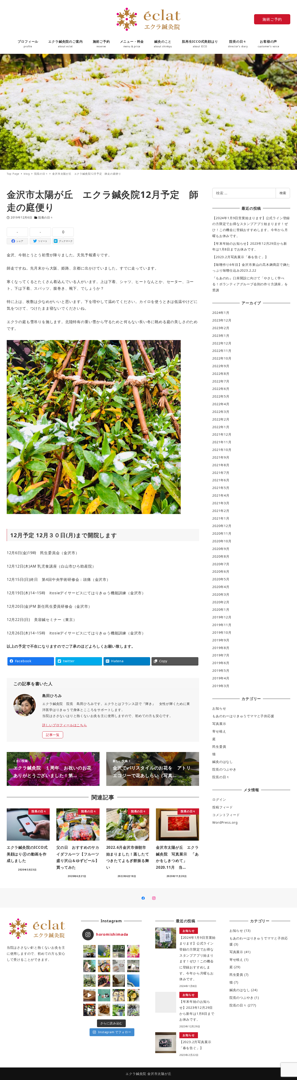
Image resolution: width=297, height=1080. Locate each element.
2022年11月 (221, 350)
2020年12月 (221, 526)
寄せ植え (219, 731)
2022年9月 (220, 366)
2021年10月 (221, 449)
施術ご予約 (272, 19)
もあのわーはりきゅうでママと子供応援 (243, 716)
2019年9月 (220, 640)
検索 (283, 193)
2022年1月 (220, 427)
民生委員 (219, 746)
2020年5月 (220, 579)
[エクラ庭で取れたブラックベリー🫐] (104, 980)
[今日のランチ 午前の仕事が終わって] (104, 966)
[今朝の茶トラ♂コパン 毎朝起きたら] (89, 966)
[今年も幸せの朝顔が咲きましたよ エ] (104, 951)
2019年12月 (221, 617)
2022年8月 (220, 373)
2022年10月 (221, 358)
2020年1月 (220, 609)
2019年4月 (220, 678)
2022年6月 (220, 388)
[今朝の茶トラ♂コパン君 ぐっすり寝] (104, 1010)
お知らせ (219, 708)
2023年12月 (221, 320)
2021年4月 (220, 495)
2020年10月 (221, 541)
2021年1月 (220, 518)
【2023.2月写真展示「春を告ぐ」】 (240, 257)
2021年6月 (220, 480)
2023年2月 (220, 328)
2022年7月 (220, 381)
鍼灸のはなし (222, 761)
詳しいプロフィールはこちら (64, 725)
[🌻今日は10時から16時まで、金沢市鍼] (119, 966)
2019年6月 (220, 663)
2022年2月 (220, 419)
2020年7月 (220, 564)
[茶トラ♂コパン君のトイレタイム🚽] (119, 980)
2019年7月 (220, 655)
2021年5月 (220, 487)
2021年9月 (220, 457)
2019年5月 (220, 670)
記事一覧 (53, 735)
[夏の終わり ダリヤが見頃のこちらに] (133, 951)
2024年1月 (220, 312)
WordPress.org (225, 822)
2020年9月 (220, 548)
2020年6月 (220, 571)
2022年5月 (220, 396)
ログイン (219, 799)
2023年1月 (220, 335)
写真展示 (219, 723)
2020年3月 (220, 594)
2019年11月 (221, 625)
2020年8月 (220, 556)
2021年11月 (221, 442)
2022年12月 (221, 343)
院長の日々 (45, 217)
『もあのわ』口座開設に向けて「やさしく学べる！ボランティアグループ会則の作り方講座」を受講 (250, 284)
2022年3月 (220, 411)
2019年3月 (220, 686)
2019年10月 (221, 632)
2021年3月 (220, 503)
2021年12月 (221, 434)
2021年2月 (220, 510)
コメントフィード (226, 815)
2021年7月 (220, 472)
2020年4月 (220, 587)
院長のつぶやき (224, 769)
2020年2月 (220, 602)
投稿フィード (222, 807)
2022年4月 (220, 404)
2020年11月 (221, 533)
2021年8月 (220, 465)
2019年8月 (220, 648)
